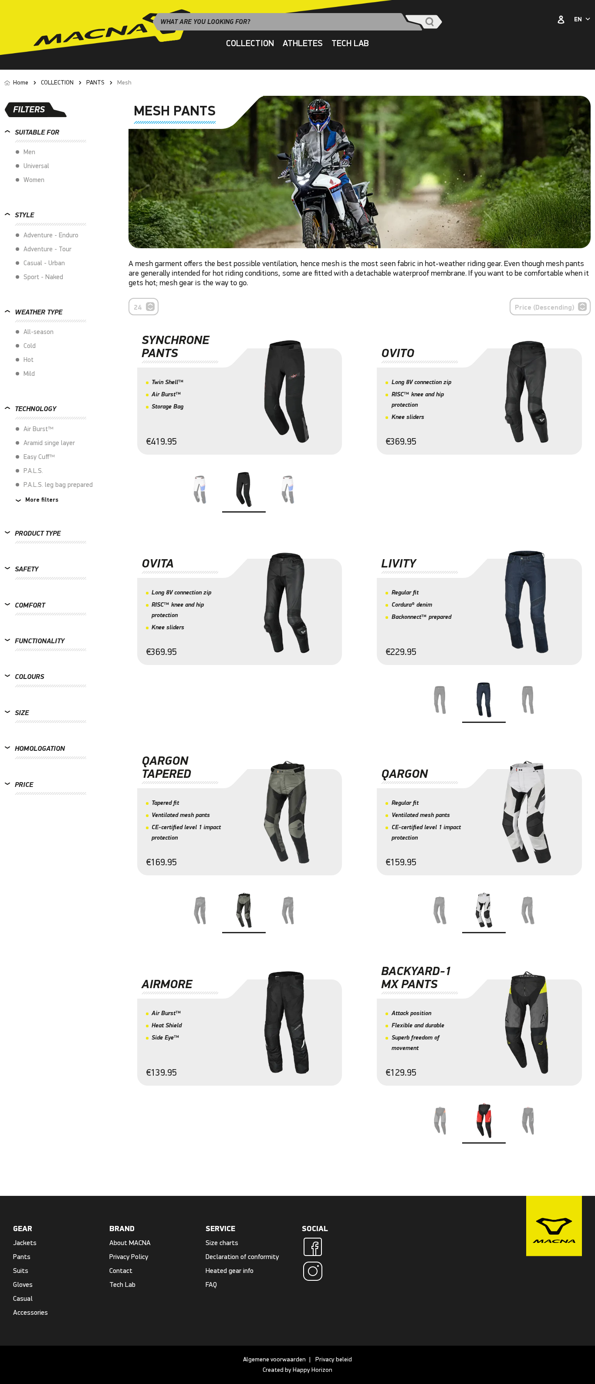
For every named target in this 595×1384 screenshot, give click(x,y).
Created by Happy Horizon (297, 1370)
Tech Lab (350, 43)
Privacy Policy (128, 1256)
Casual (23, 1298)
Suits (20, 1270)
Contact (120, 1270)
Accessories (30, 1312)
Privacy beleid (333, 1359)
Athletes (303, 43)
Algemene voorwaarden (274, 1359)
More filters (41, 499)
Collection (250, 43)
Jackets (25, 1243)
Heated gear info (230, 1270)
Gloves (23, 1284)
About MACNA (130, 1243)
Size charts (222, 1243)
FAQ (211, 1284)
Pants (21, 1256)
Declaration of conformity (242, 1256)
